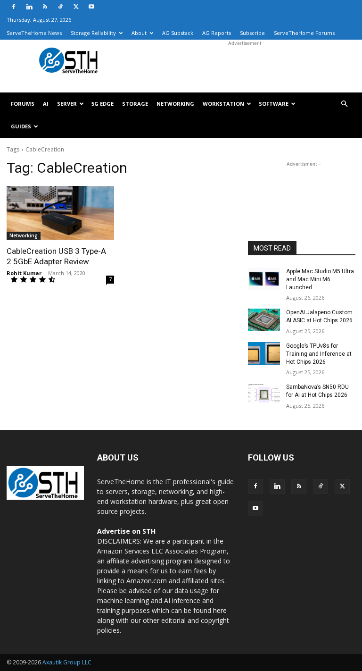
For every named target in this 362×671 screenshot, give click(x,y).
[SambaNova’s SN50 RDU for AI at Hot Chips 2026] (264, 394)
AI (46, 103)
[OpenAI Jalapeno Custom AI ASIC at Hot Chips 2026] (264, 320)
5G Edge (102, 103)
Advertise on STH (126, 531)
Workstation (223, 103)
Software (273, 103)
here (220, 610)
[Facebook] (14, 6)
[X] (76, 6)
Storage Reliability (93, 32)
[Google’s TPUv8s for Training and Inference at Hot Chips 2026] (264, 353)
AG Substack (177, 32)
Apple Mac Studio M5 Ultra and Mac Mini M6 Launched (320, 279)
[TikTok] (60, 6)
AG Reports (216, 32)
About (139, 32)
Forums (22, 103)
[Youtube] (91, 6)
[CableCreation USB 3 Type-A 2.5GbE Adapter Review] (60, 213)
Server (67, 103)
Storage (135, 103)
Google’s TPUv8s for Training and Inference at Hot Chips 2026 (319, 354)
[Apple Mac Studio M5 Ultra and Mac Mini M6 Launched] (264, 279)
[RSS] (45, 6)
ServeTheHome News (34, 32)
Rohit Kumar (24, 273)
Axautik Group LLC (66, 662)
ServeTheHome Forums (304, 32)
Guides (21, 126)
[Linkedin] (29, 6)
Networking (175, 103)
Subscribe (252, 32)
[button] (344, 104)
